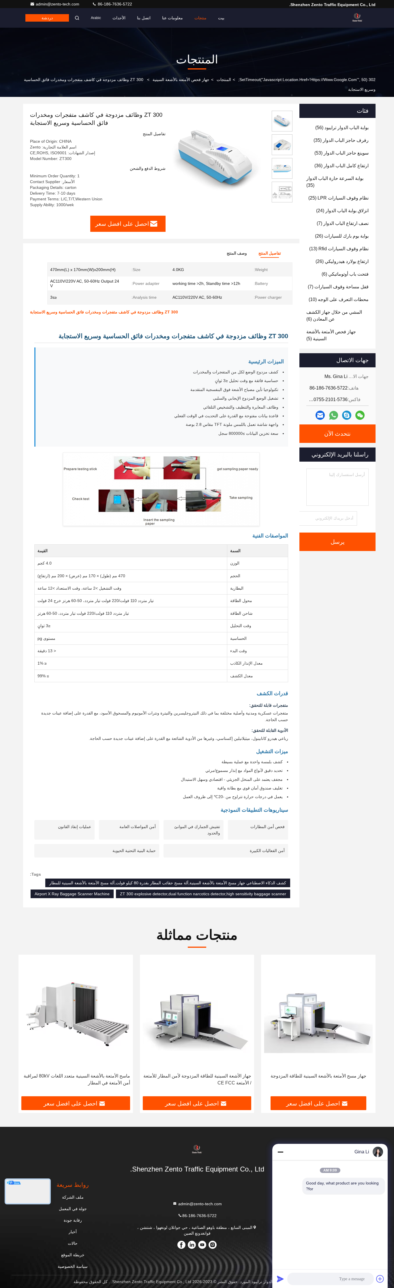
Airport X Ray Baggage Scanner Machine (72, 894)
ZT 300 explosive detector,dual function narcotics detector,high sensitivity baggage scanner (203, 894)
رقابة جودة (73, 1220)
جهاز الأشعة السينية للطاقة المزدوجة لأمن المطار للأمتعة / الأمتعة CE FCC (197, 1079)
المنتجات (224, 79)
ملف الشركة (73, 1197)
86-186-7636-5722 (114, 4)
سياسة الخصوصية (73, 1266)
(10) (339, 299)
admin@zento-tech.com (58, 4)
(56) (342, 127)
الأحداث (118, 18)
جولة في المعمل (73, 1208)
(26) (342, 236)
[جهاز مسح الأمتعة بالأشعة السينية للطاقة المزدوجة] (318, 1014)
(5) (331, 335)
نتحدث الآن (337, 433)
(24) (342, 210)
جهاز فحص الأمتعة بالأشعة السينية (181, 79)
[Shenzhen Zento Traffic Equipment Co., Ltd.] (357, 18)
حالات (73, 1243)
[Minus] (280, 1151)
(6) (345, 274)
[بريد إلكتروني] (320, 415)
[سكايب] (346, 415)
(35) (341, 140)
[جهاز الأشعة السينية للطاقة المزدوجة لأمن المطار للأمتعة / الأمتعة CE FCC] (197, 1014)
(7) (343, 223)
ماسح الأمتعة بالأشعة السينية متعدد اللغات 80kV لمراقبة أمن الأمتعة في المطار (77, 1079)
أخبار (73, 1231)
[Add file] (380, 1278)
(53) (341, 153)
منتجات (200, 18)
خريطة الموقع (73, 1255)
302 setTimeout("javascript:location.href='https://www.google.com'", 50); (307, 79)
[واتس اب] (333, 415)
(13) (339, 248)
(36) (341, 165)
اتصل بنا (144, 18)
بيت (221, 18)
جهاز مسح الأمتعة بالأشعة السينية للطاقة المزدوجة (318, 1075)
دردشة (47, 18)
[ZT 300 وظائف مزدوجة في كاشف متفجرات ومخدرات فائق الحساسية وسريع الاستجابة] (216, 159)
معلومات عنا (172, 18)
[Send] (280, 1278)
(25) (338, 197)
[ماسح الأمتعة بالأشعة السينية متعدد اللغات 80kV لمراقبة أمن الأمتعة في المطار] (75, 1014)
